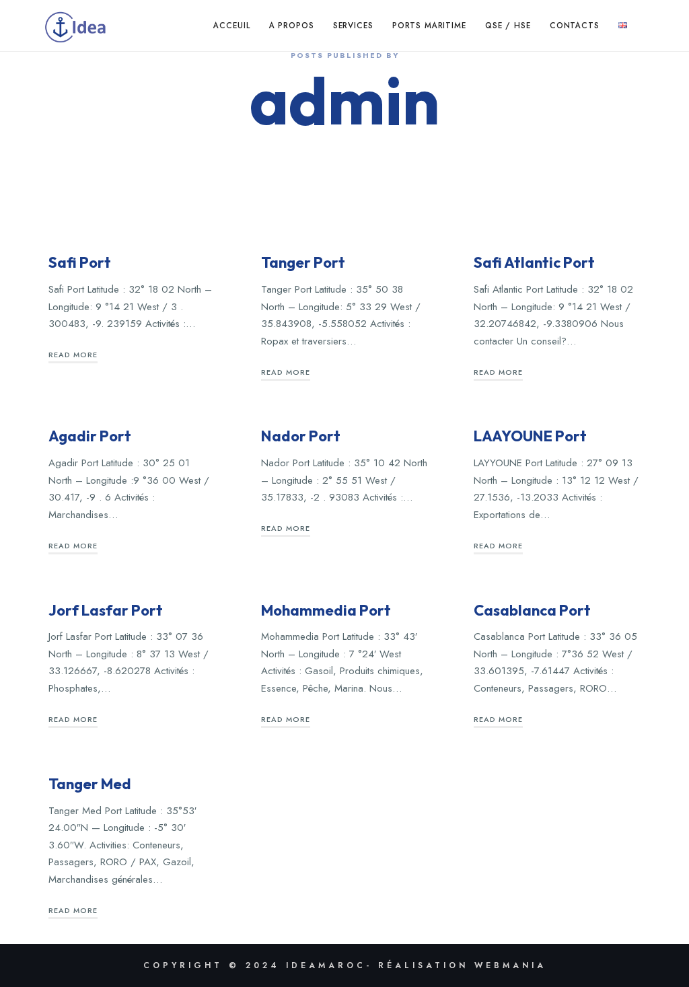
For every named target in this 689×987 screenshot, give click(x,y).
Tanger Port (303, 262)
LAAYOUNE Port (530, 436)
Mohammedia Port (326, 610)
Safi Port (79, 262)
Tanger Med (89, 783)
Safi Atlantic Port (534, 262)
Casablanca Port (532, 610)
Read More (73, 354)
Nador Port (300, 436)
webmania (510, 965)
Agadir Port (89, 436)
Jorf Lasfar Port (105, 610)
